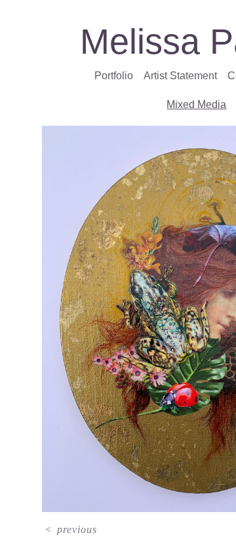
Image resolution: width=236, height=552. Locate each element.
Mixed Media (196, 105)
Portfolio (117, 76)
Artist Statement (182, 76)
